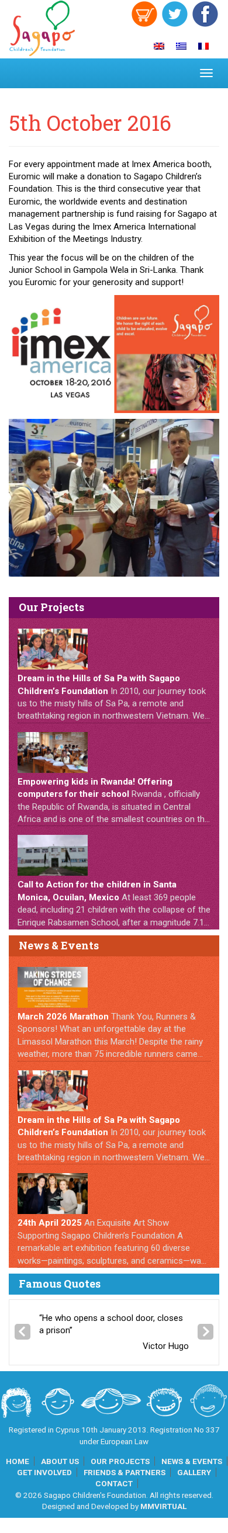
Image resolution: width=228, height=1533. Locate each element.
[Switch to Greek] (181, 46)
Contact (114, 1483)
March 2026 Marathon (63, 1016)
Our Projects (120, 1461)
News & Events (191, 1461)
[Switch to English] (159, 46)
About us (60, 1461)
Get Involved (44, 1472)
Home (17, 1461)
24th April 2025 (50, 1223)
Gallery (194, 1472)
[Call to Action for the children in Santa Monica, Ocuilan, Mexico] (53, 855)
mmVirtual (163, 1506)
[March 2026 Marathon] (53, 987)
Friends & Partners (124, 1472)
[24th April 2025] (53, 1193)
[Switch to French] (203, 46)
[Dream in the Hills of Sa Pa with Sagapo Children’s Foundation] (53, 649)
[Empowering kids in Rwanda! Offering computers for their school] (53, 752)
